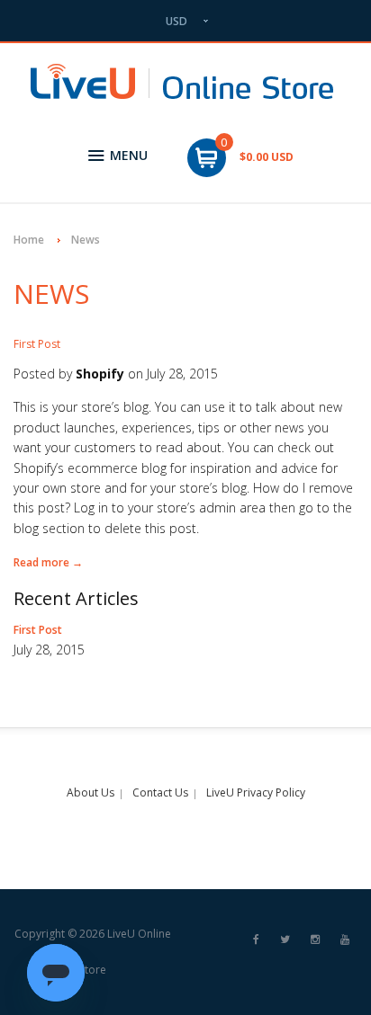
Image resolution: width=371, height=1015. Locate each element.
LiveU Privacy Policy (255, 792)
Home (29, 239)
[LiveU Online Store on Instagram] (315, 939)
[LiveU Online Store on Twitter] (285, 939)
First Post (37, 344)
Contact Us (160, 792)
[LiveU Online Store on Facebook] (256, 939)
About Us (90, 792)
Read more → (48, 562)
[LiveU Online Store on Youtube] (344, 939)
